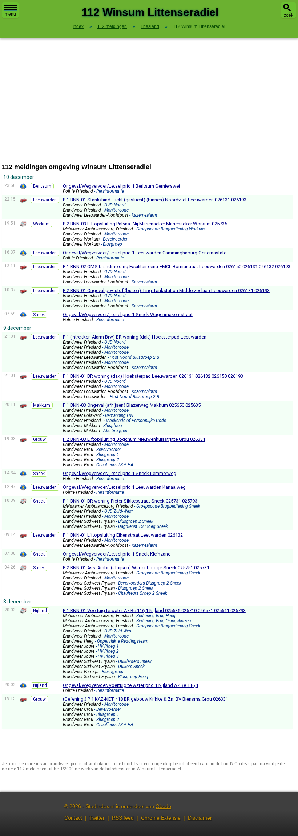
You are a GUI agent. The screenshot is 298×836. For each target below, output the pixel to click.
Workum (41, 223)
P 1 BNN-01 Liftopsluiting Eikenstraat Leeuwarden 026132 (123, 535)
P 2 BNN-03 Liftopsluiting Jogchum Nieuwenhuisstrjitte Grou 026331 (134, 439)
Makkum (41, 405)
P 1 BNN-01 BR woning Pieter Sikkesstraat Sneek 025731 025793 (130, 501)
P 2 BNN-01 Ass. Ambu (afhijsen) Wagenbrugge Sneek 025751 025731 (136, 567)
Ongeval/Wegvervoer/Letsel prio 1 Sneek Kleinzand (117, 554)
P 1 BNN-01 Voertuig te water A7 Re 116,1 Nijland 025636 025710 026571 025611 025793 (154, 610)
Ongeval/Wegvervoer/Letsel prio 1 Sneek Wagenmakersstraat (128, 314)
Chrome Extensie (161, 818)
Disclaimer (200, 818)
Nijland (40, 610)
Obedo (163, 806)
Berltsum (42, 186)
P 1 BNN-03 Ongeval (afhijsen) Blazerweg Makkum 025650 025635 (132, 405)
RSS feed (123, 818)
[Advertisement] (149, 101)
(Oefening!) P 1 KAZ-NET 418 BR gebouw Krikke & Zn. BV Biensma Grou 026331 (145, 699)
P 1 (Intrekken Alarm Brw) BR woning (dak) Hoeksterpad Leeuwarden (134, 337)
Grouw (39, 439)
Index (78, 26)
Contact (73, 818)
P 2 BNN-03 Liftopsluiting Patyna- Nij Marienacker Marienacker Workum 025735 (145, 223)
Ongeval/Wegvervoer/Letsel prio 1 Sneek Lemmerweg (119, 473)
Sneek (39, 314)
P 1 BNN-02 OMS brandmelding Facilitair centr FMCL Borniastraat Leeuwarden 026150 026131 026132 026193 (176, 266)
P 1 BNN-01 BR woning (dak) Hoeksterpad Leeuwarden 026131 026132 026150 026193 (153, 376)
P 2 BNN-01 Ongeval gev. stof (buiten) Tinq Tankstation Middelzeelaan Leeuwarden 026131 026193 (166, 290)
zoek (288, 15)
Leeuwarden (45, 199)
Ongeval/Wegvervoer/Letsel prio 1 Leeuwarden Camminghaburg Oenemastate (144, 252)
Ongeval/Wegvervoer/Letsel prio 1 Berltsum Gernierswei (121, 186)
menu (10, 14)
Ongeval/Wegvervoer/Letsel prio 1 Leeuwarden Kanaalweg (124, 487)
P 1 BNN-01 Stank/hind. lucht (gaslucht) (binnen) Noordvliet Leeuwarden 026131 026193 (154, 199)
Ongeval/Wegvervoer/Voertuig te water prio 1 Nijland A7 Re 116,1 (130, 685)
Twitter (97, 818)
